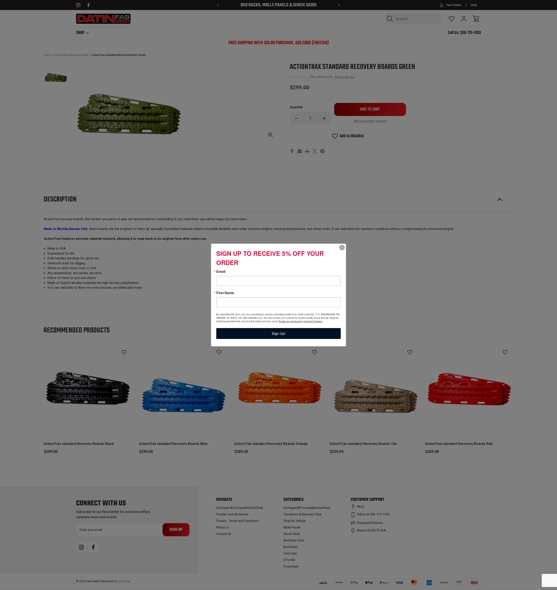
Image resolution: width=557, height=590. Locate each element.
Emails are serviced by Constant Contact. (301, 321)
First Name (225, 293)
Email (220, 271)
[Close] (342, 247)
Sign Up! (278, 333)
